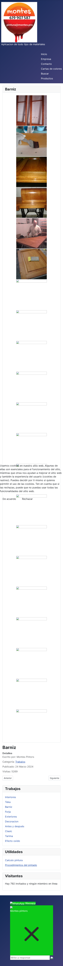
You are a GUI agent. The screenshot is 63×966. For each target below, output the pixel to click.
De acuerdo (9, 498)
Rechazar (27, 498)
